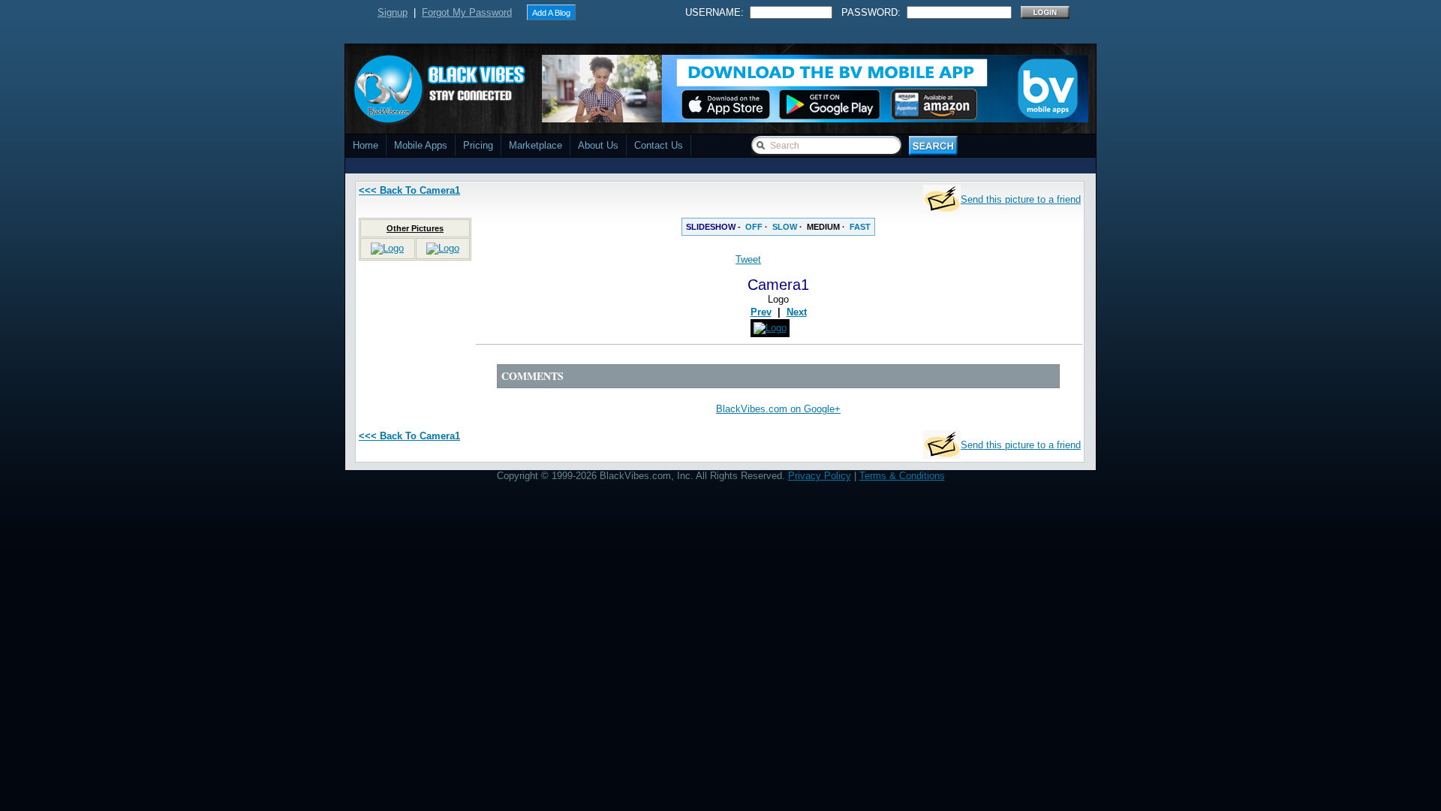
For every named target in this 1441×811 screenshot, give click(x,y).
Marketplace (535, 145)
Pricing (478, 145)
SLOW (784, 226)
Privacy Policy (819, 475)
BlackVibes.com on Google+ (778, 409)
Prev (761, 312)
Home (365, 145)
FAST (860, 226)
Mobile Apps (420, 145)
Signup (393, 12)
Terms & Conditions (902, 475)
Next (797, 312)
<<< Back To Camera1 (409, 190)
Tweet (748, 259)
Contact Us (658, 145)
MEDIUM (823, 226)
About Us (598, 145)
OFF (754, 226)
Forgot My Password (467, 12)
